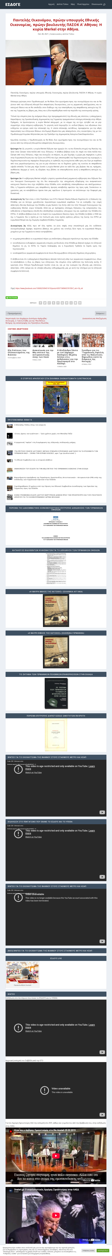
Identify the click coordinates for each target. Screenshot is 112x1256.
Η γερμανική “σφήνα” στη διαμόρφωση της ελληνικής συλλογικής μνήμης (45, 442)
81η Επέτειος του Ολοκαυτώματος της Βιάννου (19, 352)
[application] (56, 788)
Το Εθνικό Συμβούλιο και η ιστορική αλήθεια (33, 460)
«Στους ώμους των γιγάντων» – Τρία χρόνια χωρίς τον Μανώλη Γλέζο (43, 434)
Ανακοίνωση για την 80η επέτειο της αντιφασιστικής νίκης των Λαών (42, 353)
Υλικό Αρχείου (83, 4)
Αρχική (51, 4)
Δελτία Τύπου (62, 4)
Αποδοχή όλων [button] (103, 1251)
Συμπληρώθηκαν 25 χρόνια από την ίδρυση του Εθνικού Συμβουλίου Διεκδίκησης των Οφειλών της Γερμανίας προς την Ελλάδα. (56, 487)
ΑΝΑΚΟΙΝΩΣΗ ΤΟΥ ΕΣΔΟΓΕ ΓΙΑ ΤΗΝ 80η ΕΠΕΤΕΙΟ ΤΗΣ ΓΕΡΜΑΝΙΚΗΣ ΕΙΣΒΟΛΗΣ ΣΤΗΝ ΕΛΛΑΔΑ (51, 469)
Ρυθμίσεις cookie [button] (88, 1251)
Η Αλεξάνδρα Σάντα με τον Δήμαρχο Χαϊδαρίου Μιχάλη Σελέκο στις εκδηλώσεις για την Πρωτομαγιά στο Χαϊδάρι (67, 357)
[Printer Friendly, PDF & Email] (12, 297)
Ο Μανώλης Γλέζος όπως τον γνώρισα (30, 425)
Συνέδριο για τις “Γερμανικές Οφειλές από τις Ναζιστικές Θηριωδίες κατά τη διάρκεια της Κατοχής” (93, 356)
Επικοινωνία (97, 4)
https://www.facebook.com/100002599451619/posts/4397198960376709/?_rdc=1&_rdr (49, 288)
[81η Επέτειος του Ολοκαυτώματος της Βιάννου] (19, 340)
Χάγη (73, 4)
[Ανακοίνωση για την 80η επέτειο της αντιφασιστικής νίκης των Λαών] (43, 340)
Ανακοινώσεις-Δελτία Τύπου (62, 34)
